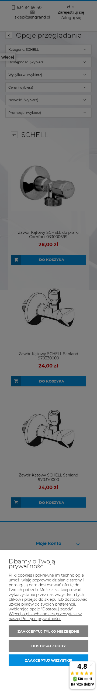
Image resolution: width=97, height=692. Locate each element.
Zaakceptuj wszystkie (48, 660)
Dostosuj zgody (48, 646)
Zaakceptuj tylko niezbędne (48, 631)
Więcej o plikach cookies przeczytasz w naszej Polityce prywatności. (45, 616)
